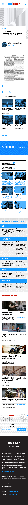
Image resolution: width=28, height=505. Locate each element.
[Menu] (2, 4)
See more (23, 295)
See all (14, 168)
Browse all (22, 147)
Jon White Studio (13, 494)
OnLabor (14, 3)
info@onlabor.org (13, 491)
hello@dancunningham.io (15, 43)
